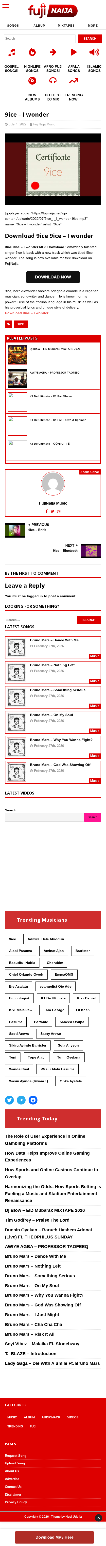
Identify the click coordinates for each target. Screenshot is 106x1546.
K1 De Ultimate (53, 998)
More (93, 25)
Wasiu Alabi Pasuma (57, 1069)
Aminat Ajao (54, 951)
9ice (21, 324)
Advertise (12, 1479)
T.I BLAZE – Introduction (30, 1353)
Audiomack (51, 1417)
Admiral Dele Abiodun (46, 939)
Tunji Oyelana (68, 1057)
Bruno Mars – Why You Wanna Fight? (61, 740)
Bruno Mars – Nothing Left (52, 665)
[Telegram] (21, 1100)
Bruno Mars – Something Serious (58, 690)
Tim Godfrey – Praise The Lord (37, 1220)
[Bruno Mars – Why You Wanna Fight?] (16, 754)
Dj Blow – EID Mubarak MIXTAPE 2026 (55, 349)
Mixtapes (66, 25)
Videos (72, 1417)
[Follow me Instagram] (58, 511)
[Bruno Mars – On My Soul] (16, 729)
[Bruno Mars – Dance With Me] (16, 654)
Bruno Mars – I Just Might (32, 1314)
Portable (41, 1022)
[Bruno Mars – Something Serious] (16, 704)
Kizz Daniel (86, 998)
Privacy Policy (16, 1502)
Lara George (54, 1010)
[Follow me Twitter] (53, 511)
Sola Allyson (68, 1045)
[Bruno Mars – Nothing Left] (16, 679)
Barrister (82, 951)
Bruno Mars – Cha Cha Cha (33, 1324)
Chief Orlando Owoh (26, 974)
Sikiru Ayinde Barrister (27, 1045)
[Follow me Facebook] (47, 511)
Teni (12, 1057)
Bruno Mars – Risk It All (29, 1334)
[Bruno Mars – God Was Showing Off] (16, 779)
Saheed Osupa (72, 1022)
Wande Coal (19, 1069)
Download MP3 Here (54, 1537)
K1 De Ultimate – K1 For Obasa (51, 396)
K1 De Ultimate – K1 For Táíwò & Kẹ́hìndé (58, 420)
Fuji (33, 1426)
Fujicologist (19, 998)
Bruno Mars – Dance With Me (54, 640)
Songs (13, 25)
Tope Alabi (37, 1057)
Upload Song (15, 1463)
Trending (15, 1426)
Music (12, 1417)
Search (11, 810)
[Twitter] (9, 1100)
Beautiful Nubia (22, 963)
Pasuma (15, 1022)
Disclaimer (13, 1494)
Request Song (15, 1456)
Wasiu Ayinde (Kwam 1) (28, 1081)
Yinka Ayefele (71, 1081)
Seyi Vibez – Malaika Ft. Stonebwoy (42, 1343)
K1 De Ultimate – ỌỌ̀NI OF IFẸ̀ (50, 443)
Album (40, 25)
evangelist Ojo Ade (55, 986)
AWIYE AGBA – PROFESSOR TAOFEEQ (55, 372)
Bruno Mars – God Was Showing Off (60, 765)
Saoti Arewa (19, 1034)
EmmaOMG (64, 974)
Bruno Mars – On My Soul (51, 715)
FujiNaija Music (44, 124)
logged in (35, 596)
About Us (12, 1471)
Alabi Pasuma (20, 951)
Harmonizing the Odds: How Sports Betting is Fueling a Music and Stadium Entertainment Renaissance (53, 1193)
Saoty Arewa (50, 1034)
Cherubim (55, 963)
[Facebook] (33, 1100)
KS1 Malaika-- (20, 1010)
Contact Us (13, 1487)
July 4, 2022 (17, 124)
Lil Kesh (83, 1010)
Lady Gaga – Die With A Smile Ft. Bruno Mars (52, 1363)
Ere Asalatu (18, 986)
